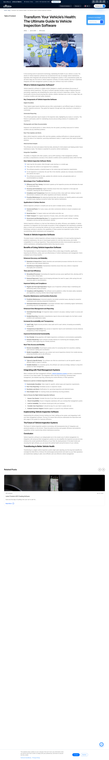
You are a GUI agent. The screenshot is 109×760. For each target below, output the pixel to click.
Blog (9, 10)
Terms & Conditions (26, 757)
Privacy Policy (36, 757)
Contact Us (98, 6)
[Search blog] (101, 21)
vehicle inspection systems (59, 373)
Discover (77, 6)
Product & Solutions (65, 6)
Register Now (56, 1)
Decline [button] (84, 754)
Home (5, 10)
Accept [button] (76, 754)
